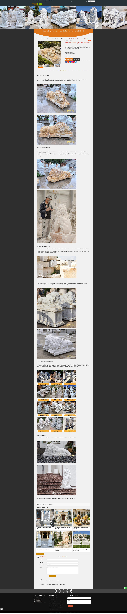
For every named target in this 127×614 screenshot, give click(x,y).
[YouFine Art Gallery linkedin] (33, 605)
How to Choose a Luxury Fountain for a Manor (56, 600)
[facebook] (66, 62)
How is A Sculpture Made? (53, 609)
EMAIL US (77, 59)
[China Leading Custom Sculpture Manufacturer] (37, 4)
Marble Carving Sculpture (47, 38)
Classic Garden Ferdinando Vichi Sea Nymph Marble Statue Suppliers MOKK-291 (52, 584)
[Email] (76, 62)
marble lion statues (41, 437)
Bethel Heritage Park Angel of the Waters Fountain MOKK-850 (49, 580)
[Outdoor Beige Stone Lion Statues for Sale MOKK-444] (81, 518)
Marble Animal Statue (55, 38)
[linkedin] (70, 62)
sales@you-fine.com (63, 556)
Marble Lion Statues (63, 38)
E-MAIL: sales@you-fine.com (37, 0)
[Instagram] (72, 62)
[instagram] (67, 591)
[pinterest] (71, 591)
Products (41, 38)
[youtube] (68, 62)
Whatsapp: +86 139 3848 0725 (48, 0)
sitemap (74, 612)
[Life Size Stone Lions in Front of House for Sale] (45, 518)
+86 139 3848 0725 (37, 600)
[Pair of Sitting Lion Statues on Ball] (45, 539)
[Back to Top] (1, 609)
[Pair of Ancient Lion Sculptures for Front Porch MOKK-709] (63, 518)
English (91, 1)
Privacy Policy (77, 612)
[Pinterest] (74, 62)
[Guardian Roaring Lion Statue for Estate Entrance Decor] (63, 539)
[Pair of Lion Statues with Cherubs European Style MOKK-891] (81, 539)
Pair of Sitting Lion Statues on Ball (43, 549)
